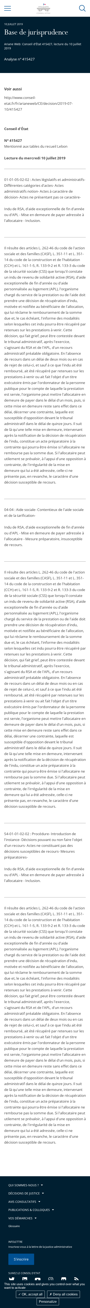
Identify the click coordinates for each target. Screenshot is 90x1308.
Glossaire (14, 1226)
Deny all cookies (65, 1294)
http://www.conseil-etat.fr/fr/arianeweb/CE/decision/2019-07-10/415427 (38, 103)
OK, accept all (31, 1294)
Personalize (48, 1301)
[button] (82, 8)
